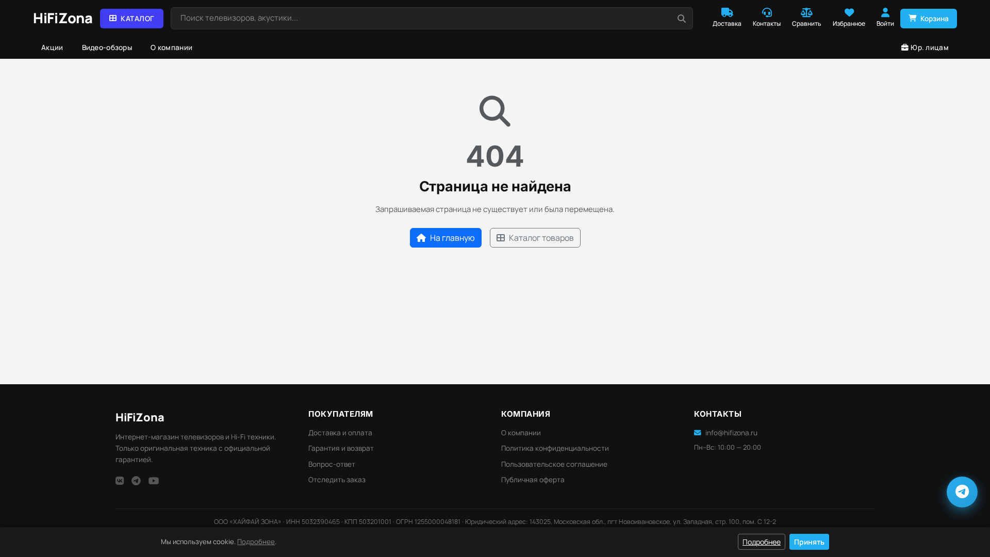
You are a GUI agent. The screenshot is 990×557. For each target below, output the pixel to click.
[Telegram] (136, 480)
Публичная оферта (533, 479)
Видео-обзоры (107, 47)
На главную (452, 237)
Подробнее (256, 541)
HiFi (140, 416)
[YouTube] (153, 480)
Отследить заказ (337, 479)
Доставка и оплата (340, 432)
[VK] (120, 480)
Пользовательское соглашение (554, 464)
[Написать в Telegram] (962, 492)
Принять (809, 542)
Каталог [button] (137, 18)
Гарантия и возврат (341, 448)
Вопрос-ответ (331, 464)
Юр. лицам (930, 47)
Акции (52, 47)
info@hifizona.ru (731, 432)
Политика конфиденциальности (555, 448)
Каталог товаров (541, 237)
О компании (171, 47)
